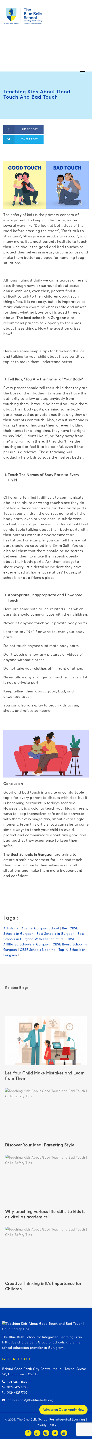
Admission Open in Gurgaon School (31, 928)
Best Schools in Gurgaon (56, 934)
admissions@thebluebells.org (29, 1400)
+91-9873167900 (18, 1382)
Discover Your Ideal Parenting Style (40, 1144)
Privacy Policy (46, 1425)
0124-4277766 (16, 1392)
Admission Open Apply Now (63, 1410)
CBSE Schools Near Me (37, 950)
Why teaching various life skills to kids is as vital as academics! (45, 1214)
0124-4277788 (16, 1387)
